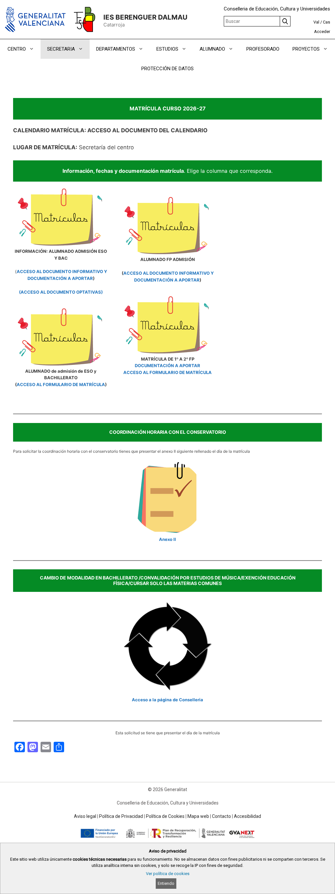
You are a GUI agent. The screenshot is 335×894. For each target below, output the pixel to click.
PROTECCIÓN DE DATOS (167, 69)
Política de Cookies (165, 816)
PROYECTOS (306, 49)
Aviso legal (85, 816)
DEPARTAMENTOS (115, 49)
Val (316, 22)
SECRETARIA (61, 49)
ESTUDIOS (167, 49)
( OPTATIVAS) (61, 292)
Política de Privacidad (121, 816)
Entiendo (166, 883)
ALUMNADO (212, 49)
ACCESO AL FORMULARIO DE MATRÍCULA (61, 384)
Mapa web (198, 816)
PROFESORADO (262, 49)
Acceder (322, 31)
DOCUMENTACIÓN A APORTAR (167, 365)
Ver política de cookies (167, 873)
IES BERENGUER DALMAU (145, 17)
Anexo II (167, 539)
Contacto (221, 816)
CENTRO (17, 49)
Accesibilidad (247, 816)
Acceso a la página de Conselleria (167, 699)
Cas (326, 22)
